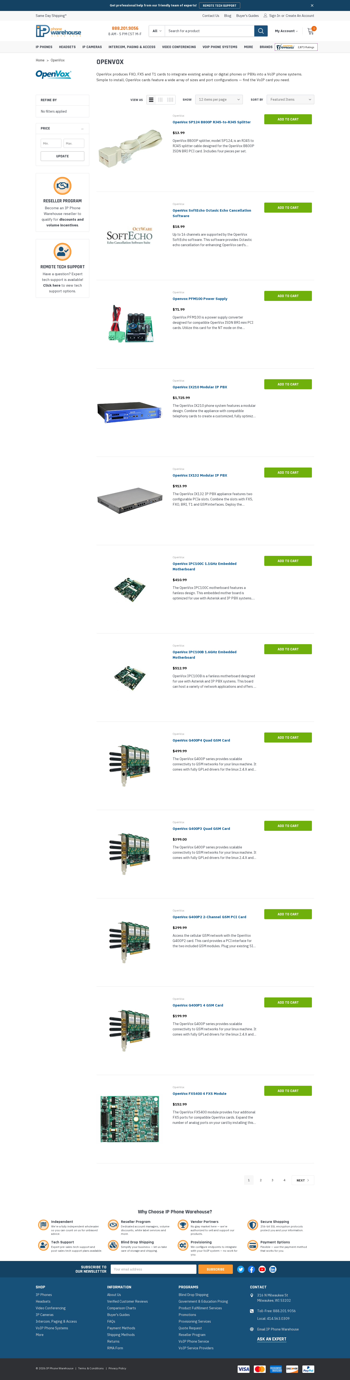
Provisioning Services (195, 1321)
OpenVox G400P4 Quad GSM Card (201, 740)
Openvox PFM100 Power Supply (200, 298)
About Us (114, 1294)
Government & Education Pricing (203, 1301)
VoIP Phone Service (194, 1341)
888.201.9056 (125, 28)
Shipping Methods (121, 1334)
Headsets (67, 47)
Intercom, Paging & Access (132, 47)
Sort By (257, 99)
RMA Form (115, 1348)
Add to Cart (288, 119)
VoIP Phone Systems (220, 47)
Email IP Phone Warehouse (278, 1329)
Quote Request (190, 1328)
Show (187, 99)
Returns (113, 1341)
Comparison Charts (121, 1308)
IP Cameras (92, 47)
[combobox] (209, 30)
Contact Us (210, 15)
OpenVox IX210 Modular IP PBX (200, 387)
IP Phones (44, 47)
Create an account (300, 15)
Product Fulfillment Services (200, 1308)
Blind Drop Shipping (194, 1294)
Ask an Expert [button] (271, 1339)
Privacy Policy (117, 1368)
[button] (312, 5)
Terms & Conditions (91, 1368)
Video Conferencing (179, 47)
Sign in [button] (274, 15)
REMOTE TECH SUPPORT (219, 6)
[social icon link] (240, 1269)
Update (62, 156)
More (248, 47)
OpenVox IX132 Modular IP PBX (200, 475)
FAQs (111, 1321)
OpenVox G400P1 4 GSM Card (198, 1005)
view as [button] (136, 100)
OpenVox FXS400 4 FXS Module (199, 1093)
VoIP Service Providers (196, 1348)
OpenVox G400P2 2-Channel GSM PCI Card (209, 917)
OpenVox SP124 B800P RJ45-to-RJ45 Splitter (212, 122)
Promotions (187, 1314)
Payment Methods (121, 1328)
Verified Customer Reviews (127, 1301)
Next (301, 1180)
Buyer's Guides (247, 15)
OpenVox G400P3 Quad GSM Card (201, 828)
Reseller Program (192, 1334)
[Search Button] (261, 30)
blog (227, 15)
